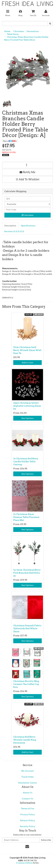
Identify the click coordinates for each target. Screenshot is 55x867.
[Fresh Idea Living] (27, 3)
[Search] (50, 23)
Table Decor (13, 34)
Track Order (27, 777)
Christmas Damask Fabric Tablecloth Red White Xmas (27, 628)
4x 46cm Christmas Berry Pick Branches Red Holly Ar (27, 573)
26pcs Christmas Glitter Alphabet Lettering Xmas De (27, 406)
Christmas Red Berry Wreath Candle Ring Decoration (24, 740)
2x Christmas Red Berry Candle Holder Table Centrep (25, 461)
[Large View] (7, 104)
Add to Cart (27, 362)
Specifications (28, 225)
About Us (27, 793)
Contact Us (27, 798)
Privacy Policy (27, 814)
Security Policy (27, 826)
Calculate (28, 215)
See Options (27, 418)
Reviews (8, 231)
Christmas (18, 31)
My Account (27, 771)
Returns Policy (27, 820)
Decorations (33, 31)
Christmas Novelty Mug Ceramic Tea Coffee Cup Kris (26, 684)
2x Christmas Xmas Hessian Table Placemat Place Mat (26, 517)
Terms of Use (27, 808)
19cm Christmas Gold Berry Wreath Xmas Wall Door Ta (27, 350)
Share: (6, 141)
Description (10, 225)
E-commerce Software (24, 863)
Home (7, 31)
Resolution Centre (27, 783)
